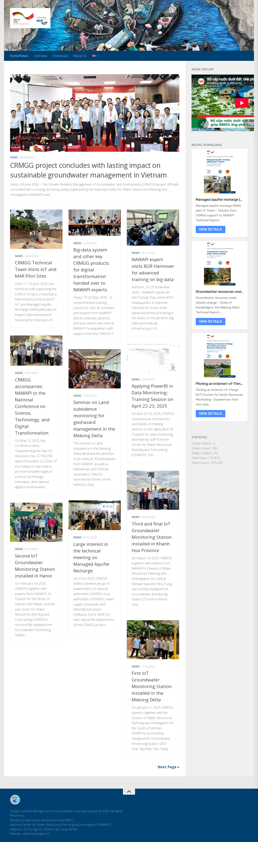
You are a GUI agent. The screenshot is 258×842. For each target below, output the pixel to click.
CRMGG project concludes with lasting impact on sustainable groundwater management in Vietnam (88, 170)
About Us (79, 56)
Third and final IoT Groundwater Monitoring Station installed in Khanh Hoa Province (152, 537)
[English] (95, 56)
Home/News (19, 56)
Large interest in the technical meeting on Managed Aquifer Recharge (91, 557)
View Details (210, 229)
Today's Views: (201, 448)
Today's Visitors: (202, 453)
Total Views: (199, 458)
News (14, 157)
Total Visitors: (201, 463)
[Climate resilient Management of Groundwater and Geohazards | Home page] (30, 18)
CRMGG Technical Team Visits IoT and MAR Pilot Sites (35, 269)
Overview (40, 56)
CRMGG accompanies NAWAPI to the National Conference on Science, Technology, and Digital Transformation (32, 406)
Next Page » (168, 766)
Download (60, 56)
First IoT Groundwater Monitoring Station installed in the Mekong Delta (152, 686)
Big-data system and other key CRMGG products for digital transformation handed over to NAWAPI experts (91, 270)
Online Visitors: (202, 443)
